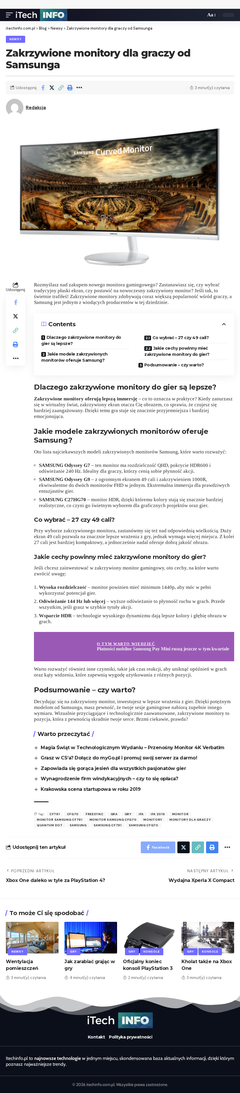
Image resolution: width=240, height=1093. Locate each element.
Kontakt (96, 1037)
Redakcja (36, 108)
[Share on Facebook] (43, 87)
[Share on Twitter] (52, 87)
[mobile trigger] (11, 15)
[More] (79, 87)
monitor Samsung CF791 (60, 820)
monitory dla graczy (190, 820)
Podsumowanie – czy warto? (174, 365)
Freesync (95, 814)
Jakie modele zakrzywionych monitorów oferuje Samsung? (74, 357)
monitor (180, 814)
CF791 (54, 814)
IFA (141, 814)
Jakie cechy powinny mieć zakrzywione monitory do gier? (177, 351)
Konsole (151, 951)
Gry (73, 951)
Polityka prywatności (130, 1037)
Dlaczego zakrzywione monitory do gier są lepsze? (81, 340)
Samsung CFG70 (143, 825)
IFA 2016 (158, 814)
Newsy (15, 39)
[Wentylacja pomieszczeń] (32, 937)
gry (128, 814)
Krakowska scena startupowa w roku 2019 (90, 789)
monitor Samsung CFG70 (113, 820)
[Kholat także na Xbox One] (207, 937)
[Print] (70, 87)
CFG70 (73, 814)
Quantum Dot (50, 825)
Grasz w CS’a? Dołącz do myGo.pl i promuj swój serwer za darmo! (119, 758)
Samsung (78, 825)
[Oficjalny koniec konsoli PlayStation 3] (149, 937)
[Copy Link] (61, 87)
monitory (152, 820)
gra (114, 814)
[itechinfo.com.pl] (41, 15)
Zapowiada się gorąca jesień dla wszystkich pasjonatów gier (113, 768)
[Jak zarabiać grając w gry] (90, 937)
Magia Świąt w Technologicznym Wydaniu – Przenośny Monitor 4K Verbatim (132, 747)
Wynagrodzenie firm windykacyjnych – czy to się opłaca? (109, 778)
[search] (200, 15)
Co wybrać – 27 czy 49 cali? (180, 337)
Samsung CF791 (108, 825)
